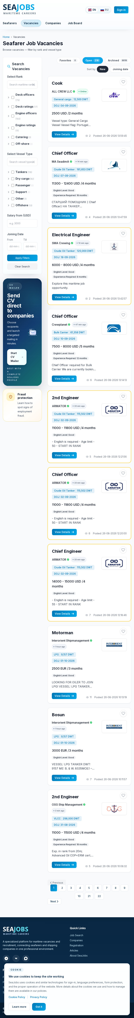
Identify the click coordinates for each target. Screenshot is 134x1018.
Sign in (121, 10)
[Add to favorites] (123, 81)
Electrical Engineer (71, 234)
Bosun (58, 714)
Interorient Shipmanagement (70, 640)
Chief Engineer (67, 551)
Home (6, 36)
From (10, 239)
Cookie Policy (17, 997)
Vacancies (31, 23)
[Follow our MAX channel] (25, 958)
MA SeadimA (60, 161)
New (102, 69)
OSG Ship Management (67, 804)
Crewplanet (59, 324)
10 (79, 896)
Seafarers (10, 23)
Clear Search (22, 266)
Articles (74, 950)
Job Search (76, 935)
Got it (39, 1006)
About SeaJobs (79, 955)
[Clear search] (33, 84)
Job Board (75, 23)
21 (89, 896)
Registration (76, 945)
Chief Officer (65, 153)
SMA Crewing (61, 243)
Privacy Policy (38, 997)
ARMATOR (59, 406)
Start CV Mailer (15, 357)
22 (99, 896)
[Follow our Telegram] (6, 958)
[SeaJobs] (31, 10)
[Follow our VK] (16, 958)
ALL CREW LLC (62, 91)
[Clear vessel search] (33, 162)
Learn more (19, 1006)
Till (25, 239)
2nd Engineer (65, 397)
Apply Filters (22, 257)
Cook (57, 83)
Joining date (120, 69)
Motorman (62, 632)
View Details (62, 134)
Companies (53, 23)
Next (53, 901)
